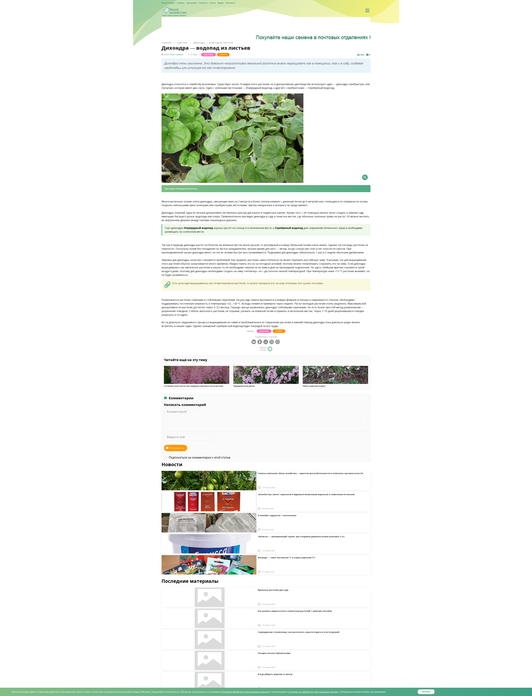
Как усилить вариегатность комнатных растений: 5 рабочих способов (287, 610)
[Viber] (272, 341)
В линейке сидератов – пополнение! (273, 515)
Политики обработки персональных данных (245, 691)
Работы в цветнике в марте (314, 386)
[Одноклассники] (260, 341)
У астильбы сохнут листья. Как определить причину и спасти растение (193, 386)
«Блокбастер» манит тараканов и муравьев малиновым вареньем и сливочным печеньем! (296, 494)
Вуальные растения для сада (270, 589)
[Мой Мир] (266, 341)
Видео (212, 3)
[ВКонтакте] (254, 341)
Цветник (206, 54)
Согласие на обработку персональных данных (313, 691)
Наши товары (167, 3)
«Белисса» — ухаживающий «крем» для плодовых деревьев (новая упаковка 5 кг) (292, 536)
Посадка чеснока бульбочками (271, 653)
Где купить (187, 3)
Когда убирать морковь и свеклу (271, 674)
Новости (197, 3)
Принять (426, 692)
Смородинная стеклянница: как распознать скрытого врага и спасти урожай (290, 632)
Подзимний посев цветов (244, 386)
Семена (178, 3)
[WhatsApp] (278, 341)
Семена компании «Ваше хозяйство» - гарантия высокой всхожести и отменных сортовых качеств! (299, 473)
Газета (205, 3)
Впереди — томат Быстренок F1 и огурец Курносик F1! (280, 557)
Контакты (221, 3)
